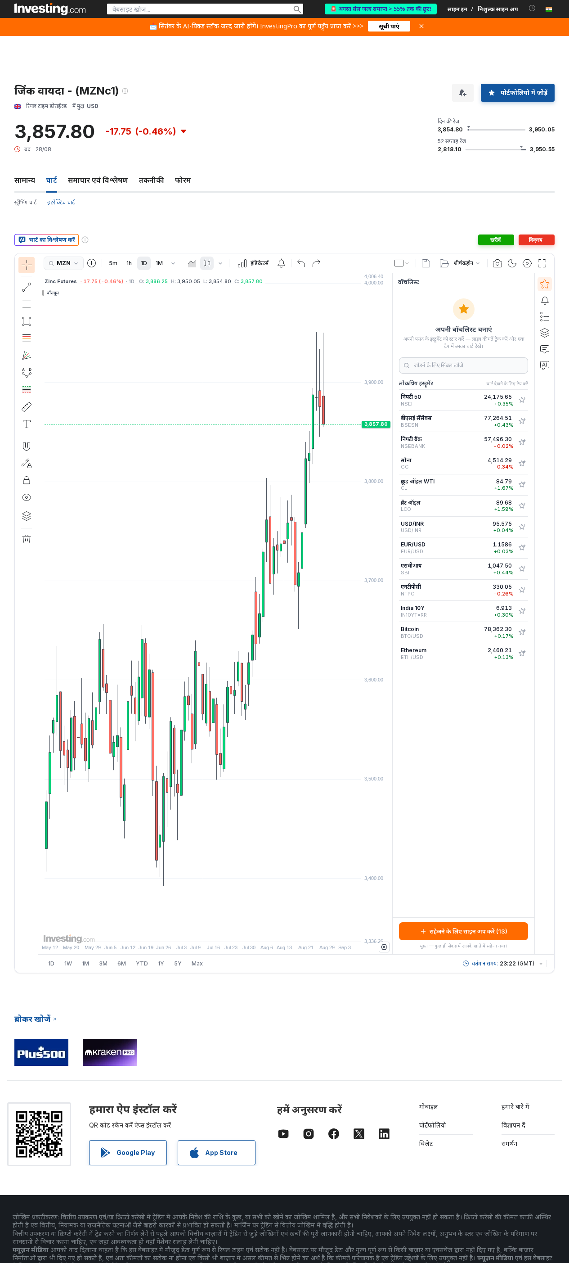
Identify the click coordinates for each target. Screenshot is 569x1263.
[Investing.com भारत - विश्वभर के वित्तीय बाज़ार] (49, 9)
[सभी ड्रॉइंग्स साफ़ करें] (26, 539)
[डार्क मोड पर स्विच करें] (512, 263)
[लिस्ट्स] (545, 316)
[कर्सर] (26, 265)
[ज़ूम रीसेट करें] (240, 930)
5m (113, 263)
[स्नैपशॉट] (497, 263)
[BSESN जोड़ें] (521, 421)
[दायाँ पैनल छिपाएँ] (389, 614)
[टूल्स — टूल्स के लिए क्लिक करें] (26, 407)
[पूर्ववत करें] (301, 263)
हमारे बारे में (515, 1106)
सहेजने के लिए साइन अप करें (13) (468, 931)
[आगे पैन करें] (227, 930)
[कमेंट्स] (545, 349)
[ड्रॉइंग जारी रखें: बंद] (26, 463)
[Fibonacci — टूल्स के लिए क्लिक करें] (26, 338)
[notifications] (532, 8)
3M (103, 963)
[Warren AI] (545, 365)
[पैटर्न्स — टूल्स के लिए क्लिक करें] (26, 373)
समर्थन (509, 1143)
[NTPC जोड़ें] (521, 590)
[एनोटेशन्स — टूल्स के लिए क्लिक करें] (26, 424)
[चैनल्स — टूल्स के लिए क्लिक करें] (26, 304)
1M (159, 263)
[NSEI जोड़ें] (521, 400)
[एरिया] (192, 263)
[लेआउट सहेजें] (426, 263)
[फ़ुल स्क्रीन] (542, 263)
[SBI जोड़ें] (521, 569)
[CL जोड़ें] (521, 484)
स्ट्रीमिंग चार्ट (25, 202)
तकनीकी (151, 180)
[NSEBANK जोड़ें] (521, 442)
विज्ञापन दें (513, 1125)
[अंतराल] (173, 263)
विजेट (426, 1143)
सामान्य (24, 180)
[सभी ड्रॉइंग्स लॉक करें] (26, 480)
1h (129, 263)
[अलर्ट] (545, 300)
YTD (142, 963)
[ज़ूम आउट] (191, 930)
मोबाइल (428, 1106)
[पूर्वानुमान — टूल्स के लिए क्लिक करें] (26, 390)
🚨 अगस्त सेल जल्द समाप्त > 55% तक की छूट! (380, 9)
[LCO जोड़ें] (521, 506)
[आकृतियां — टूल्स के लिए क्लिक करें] (26, 321)
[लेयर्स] (26, 515)
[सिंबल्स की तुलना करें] (92, 263)
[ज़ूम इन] (203, 930)
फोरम (183, 180)
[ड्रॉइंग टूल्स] (41, 613)
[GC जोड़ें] (521, 463)
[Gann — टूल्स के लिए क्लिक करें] (26, 355)
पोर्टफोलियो (432, 1125)
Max (197, 963)
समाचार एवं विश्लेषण (98, 180)
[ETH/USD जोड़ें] (521, 653)
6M (121, 963)
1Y (161, 963)
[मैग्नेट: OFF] (26, 446)
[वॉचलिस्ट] (545, 284)
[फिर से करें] (316, 263)
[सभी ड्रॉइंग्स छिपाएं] (26, 497)
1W (68, 963)
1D (144, 263)
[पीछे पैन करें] (215, 930)
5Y (178, 963)
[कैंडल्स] (207, 263)
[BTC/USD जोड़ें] (521, 632)
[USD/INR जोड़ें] (521, 527)
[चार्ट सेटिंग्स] (527, 263)
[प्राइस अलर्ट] (281, 263)
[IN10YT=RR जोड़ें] (521, 611)
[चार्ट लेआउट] (402, 263)
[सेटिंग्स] (384, 947)
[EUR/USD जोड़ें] (521, 547)
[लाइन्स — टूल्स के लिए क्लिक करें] (26, 287)
